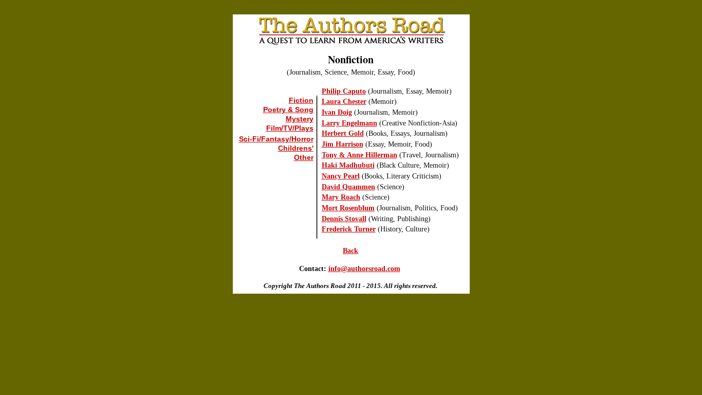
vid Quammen (352, 187)
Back (350, 251)
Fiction (301, 100)
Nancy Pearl (341, 176)
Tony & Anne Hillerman (359, 155)
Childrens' (295, 148)
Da (326, 187)
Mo (327, 208)
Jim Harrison (342, 144)
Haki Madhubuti (348, 165)
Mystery (299, 119)
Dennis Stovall (344, 219)
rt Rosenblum (353, 208)
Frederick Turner (349, 229)
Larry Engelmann (349, 123)
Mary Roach (341, 197)
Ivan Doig (337, 112)
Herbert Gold (343, 133)
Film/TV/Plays (289, 128)
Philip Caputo (344, 91)
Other (303, 157)
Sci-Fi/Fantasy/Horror (276, 139)
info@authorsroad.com (364, 269)
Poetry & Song (288, 109)
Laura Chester (344, 101)
